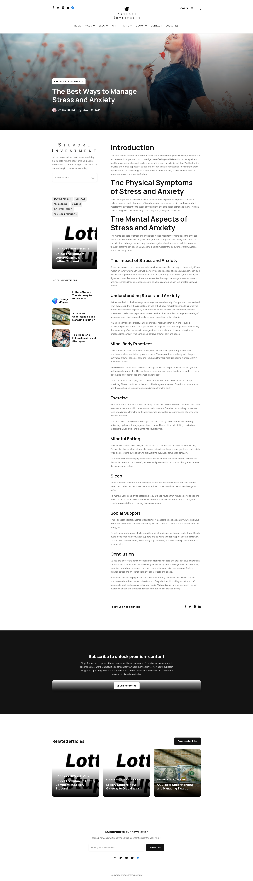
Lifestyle (80, 199)
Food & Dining (60, 204)
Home (77, 26)
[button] (184, 8)
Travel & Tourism (62, 199)
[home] (127, 13)
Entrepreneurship (63, 209)
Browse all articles (187, 741)
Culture (76, 204)
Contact (156, 26)
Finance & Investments (69, 81)
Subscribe (172, 26)
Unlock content (126, 685)
